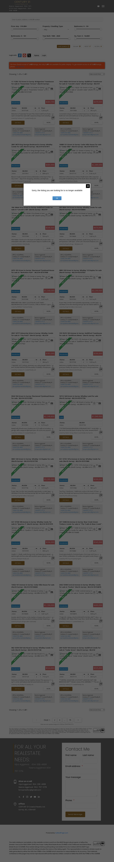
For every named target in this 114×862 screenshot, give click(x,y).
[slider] (12, 29)
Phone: (69, 800)
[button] (19, 797)
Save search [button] (62, 46)
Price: (19, 26)
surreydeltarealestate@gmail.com (23, 135)
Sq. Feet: (82, 36)
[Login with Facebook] (20, 57)
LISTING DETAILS (17, 123)
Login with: (13, 55)
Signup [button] (36, 55)
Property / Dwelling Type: (53, 26)
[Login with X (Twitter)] (29, 57)
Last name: (88, 755)
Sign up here (19, 67)
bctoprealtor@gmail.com (43, 135)
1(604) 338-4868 (17, 133)
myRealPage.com (61, 833)
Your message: (73, 777)
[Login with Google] (24, 57)
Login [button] (44, 55)
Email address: (73, 766)
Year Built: (51, 36)
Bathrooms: (18, 36)
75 (70, 720)
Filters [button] (97, 46)
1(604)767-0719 (40, 133)
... (64, 720)
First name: (71, 755)
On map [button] (75, 46)
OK (57, 198)
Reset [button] (87, 46)
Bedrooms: (81, 26)
